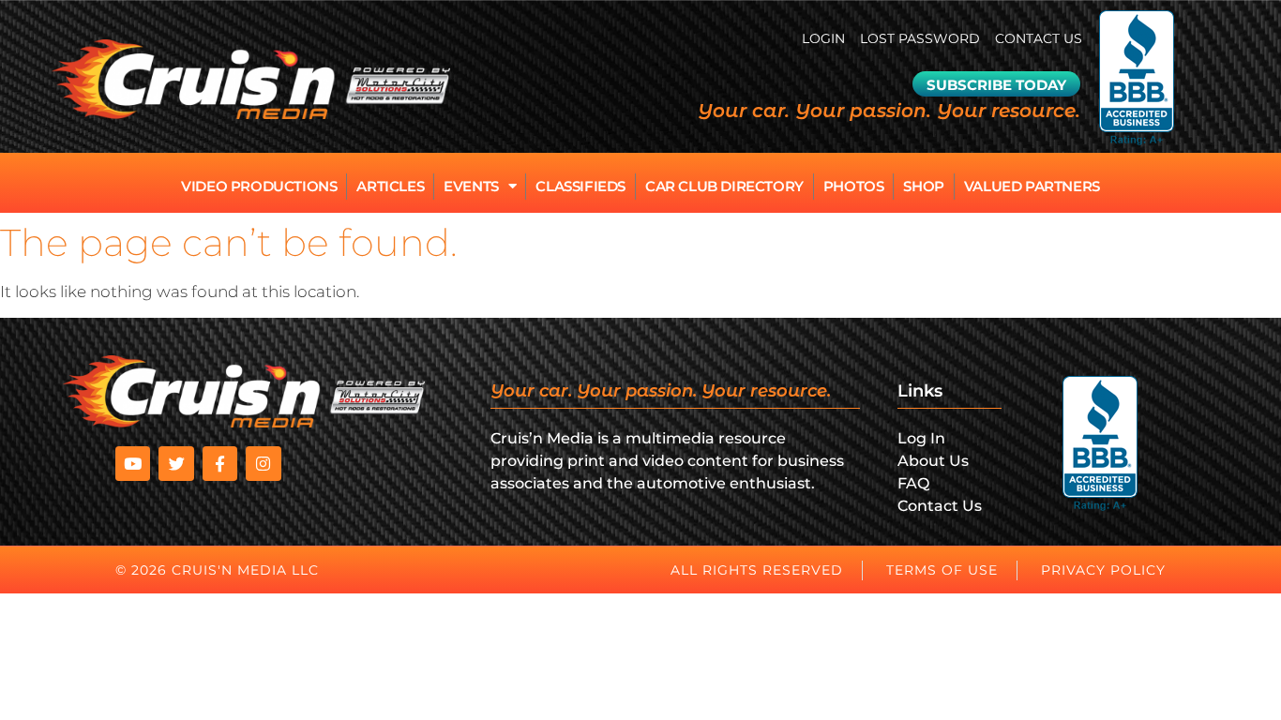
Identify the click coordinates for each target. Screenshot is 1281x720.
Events (471, 186)
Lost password (920, 38)
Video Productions (259, 186)
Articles (390, 186)
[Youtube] (132, 463)
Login (823, 38)
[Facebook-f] (220, 463)
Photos (853, 186)
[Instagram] (263, 463)
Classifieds (580, 186)
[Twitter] (175, 463)
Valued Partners (1032, 186)
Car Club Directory (724, 186)
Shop (923, 186)
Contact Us (1038, 38)
